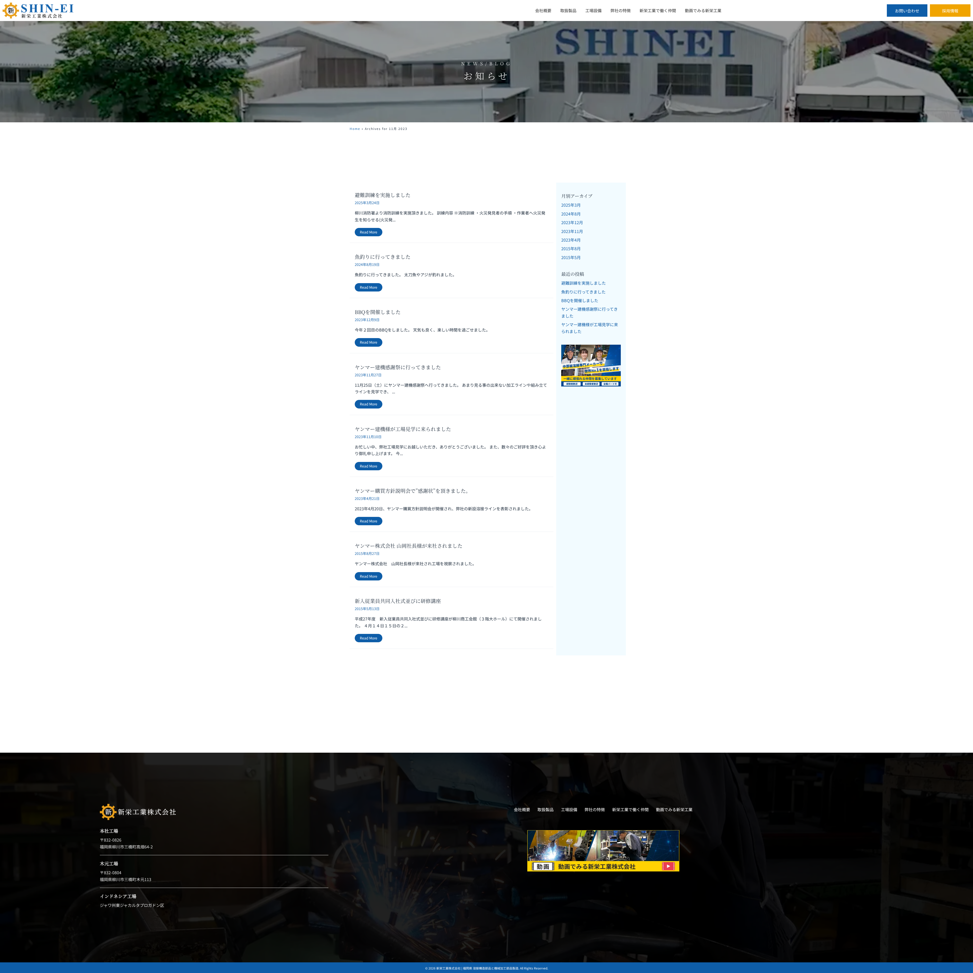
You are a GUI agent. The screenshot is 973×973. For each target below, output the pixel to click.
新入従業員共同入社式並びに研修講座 (398, 601)
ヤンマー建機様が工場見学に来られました (403, 429)
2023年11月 (572, 231)
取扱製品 (545, 809)
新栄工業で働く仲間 (630, 809)
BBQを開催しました (378, 312)
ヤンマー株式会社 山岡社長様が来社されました (408, 545)
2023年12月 (572, 222)
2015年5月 (571, 257)
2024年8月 (571, 214)
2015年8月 (571, 248)
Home (355, 128)
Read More (371, 232)
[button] (907, 10)
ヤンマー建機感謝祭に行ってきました (398, 367)
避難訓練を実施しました (382, 195)
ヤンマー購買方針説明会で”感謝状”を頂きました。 (413, 490)
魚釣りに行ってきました (382, 256)
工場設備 (569, 809)
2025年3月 (571, 205)
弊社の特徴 (595, 809)
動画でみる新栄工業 (674, 809)
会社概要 (522, 809)
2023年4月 (571, 240)
